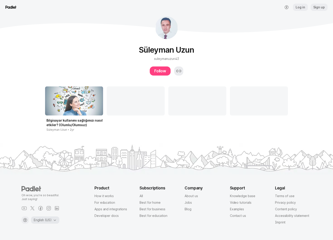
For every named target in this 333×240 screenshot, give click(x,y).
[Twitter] (32, 208)
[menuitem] (286, 7)
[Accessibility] (25, 220)
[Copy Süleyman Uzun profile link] (178, 71)
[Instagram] (48, 208)
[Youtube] (24, 208)
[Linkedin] (57, 208)
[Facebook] (40, 208)
